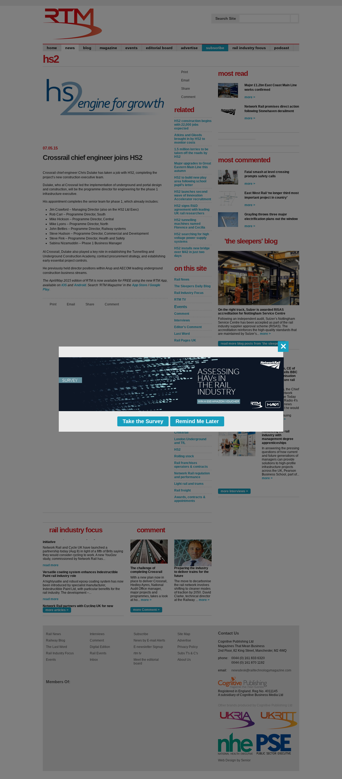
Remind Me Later (197, 421)
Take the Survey (143, 421)
